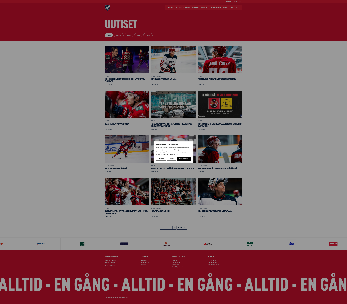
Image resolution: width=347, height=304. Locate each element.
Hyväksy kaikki (183, 158)
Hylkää (172, 158)
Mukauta (161, 158)
